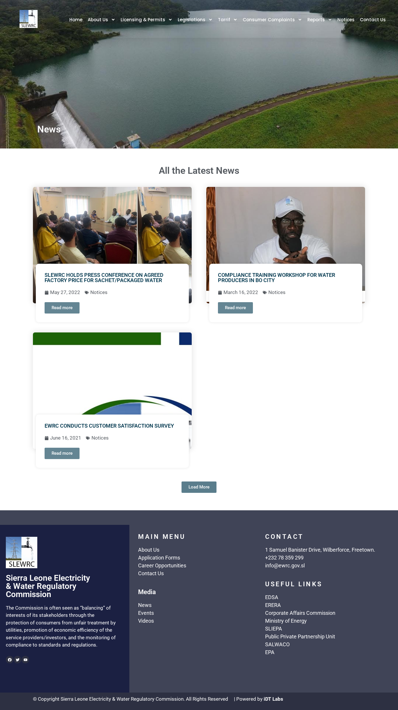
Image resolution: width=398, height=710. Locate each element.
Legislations (191, 20)
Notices (346, 20)
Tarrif (224, 20)
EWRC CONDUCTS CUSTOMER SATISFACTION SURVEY (109, 426)
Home (75, 20)
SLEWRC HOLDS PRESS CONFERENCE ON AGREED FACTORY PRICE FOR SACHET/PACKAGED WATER (104, 277)
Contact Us (373, 20)
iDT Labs (273, 699)
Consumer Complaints (269, 20)
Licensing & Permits (143, 20)
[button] (199, 487)
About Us (98, 20)
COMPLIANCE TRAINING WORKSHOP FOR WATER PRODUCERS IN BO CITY (276, 277)
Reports (316, 20)
